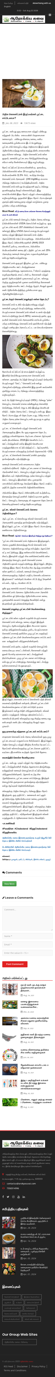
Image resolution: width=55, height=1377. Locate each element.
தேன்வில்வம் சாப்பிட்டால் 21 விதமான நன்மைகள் (35, 1066)
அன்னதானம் (30, 1308)
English (7, 6)
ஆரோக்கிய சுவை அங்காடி (16, 1342)
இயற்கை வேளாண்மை (31, 1297)
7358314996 (13, 1188)
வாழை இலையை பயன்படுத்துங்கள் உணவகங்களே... (29, 1004)
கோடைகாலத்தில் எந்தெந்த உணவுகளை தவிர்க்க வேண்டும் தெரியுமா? (34, 1267)
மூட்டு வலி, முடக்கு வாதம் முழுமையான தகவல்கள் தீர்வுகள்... (33, 988)
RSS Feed (8, 1366)
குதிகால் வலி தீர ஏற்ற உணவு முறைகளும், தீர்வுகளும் (35, 1036)
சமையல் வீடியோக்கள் (12, 1319)
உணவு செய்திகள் (33, 1302)
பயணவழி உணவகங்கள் (12, 1308)
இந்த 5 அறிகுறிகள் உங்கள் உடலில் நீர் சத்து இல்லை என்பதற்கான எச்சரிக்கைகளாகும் (34, 1084)
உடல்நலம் (19, 1302)
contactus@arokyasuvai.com (21, 1183)
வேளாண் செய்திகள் (11, 1297)
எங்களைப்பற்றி (22, 3)
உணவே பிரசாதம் (28, 1313)
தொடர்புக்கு (8, 3)
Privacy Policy (38, 1366)
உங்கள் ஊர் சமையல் (32, 1319)
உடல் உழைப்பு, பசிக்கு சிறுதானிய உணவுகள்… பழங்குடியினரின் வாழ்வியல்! (34, 1251)
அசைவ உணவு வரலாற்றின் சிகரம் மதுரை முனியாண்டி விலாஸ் (35, 1021)
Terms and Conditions (15, 1370)
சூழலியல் (7, 1302)
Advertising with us (42, 3)
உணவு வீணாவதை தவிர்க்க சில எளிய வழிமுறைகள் (35, 1051)
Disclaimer (22, 1366)
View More (9, 883)
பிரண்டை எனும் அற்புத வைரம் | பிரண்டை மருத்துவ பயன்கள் (36, 1101)
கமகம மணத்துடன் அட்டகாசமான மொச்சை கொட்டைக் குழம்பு (35, 1235)
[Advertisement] (27, 46)
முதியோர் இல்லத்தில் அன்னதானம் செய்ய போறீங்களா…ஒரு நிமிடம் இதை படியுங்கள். (36, 1221)
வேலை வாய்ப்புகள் (10, 1313)
